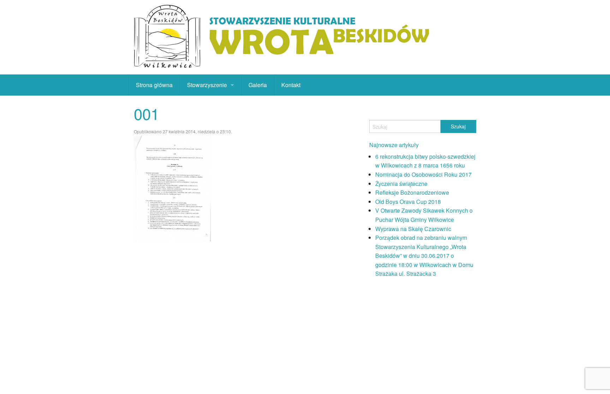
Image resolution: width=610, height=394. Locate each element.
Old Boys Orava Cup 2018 (408, 202)
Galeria (258, 85)
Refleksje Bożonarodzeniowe (412, 192)
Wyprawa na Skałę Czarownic (413, 229)
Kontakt (290, 85)
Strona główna (154, 85)
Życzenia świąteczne (401, 184)
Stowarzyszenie (207, 85)
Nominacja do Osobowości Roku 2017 (423, 174)
